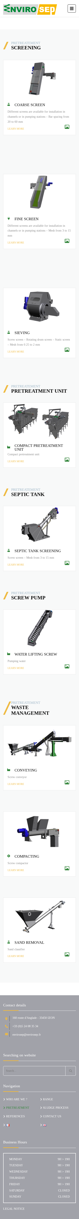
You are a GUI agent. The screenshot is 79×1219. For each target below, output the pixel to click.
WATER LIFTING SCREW (36, 654)
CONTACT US (52, 1116)
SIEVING (22, 333)
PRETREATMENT (17, 1107)
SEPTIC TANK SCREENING (38, 551)
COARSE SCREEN (30, 105)
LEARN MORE (16, 128)
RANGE (48, 1099)
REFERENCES (15, 1116)
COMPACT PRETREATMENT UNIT (39, 447)
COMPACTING (27, 856)
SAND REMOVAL (29, 942)
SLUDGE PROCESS (55, 1107)
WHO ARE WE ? (16, 1099)
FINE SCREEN (27, 219)
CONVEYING (26, 770)
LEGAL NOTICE (14, 1208)
